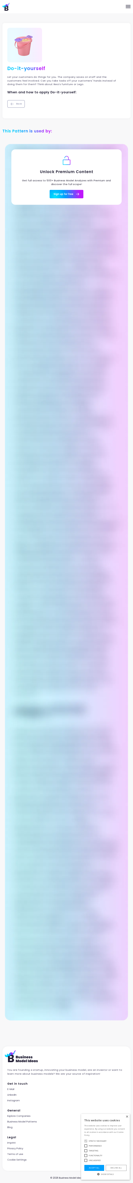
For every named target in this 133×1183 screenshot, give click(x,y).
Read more (95, 1135)
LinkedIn (12, 1094)
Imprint (11, 1142)
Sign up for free (64, 194)
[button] (105, 1174)
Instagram (13, 1100)
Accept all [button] (94, 1168)
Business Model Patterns (22, 1121)
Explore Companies (18, 1116)
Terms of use (15, 1154)
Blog (9, 1127)
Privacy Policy (15, 1148)
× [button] (127, 1117)
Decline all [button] (116, 1168)
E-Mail (10, 1089)
